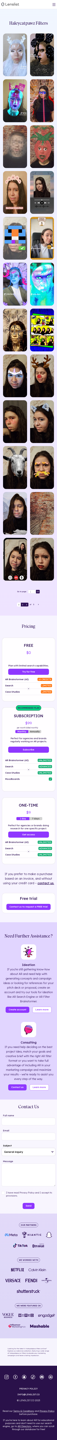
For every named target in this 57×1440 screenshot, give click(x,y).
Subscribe (28, 749)
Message (8, 1161)
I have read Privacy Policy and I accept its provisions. (29, 1194)
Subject (7, 1145)
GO (38, 591)
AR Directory (24, 1426)
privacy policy (28, 1388)
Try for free (28, 671)
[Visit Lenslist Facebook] (15, 1377)
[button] (52, 1152)
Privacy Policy (47, 1411)
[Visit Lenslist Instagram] (6, 1377)
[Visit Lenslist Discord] (42, 1377)
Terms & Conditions (23, 1411)
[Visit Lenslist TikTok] (33, 1377)
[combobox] (28, 1152)
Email (6, 1130)
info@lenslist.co (28, 1394)
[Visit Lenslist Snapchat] (24, 1377)
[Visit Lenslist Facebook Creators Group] (50, 1377)
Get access (28, 834)
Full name (8, 1115)
